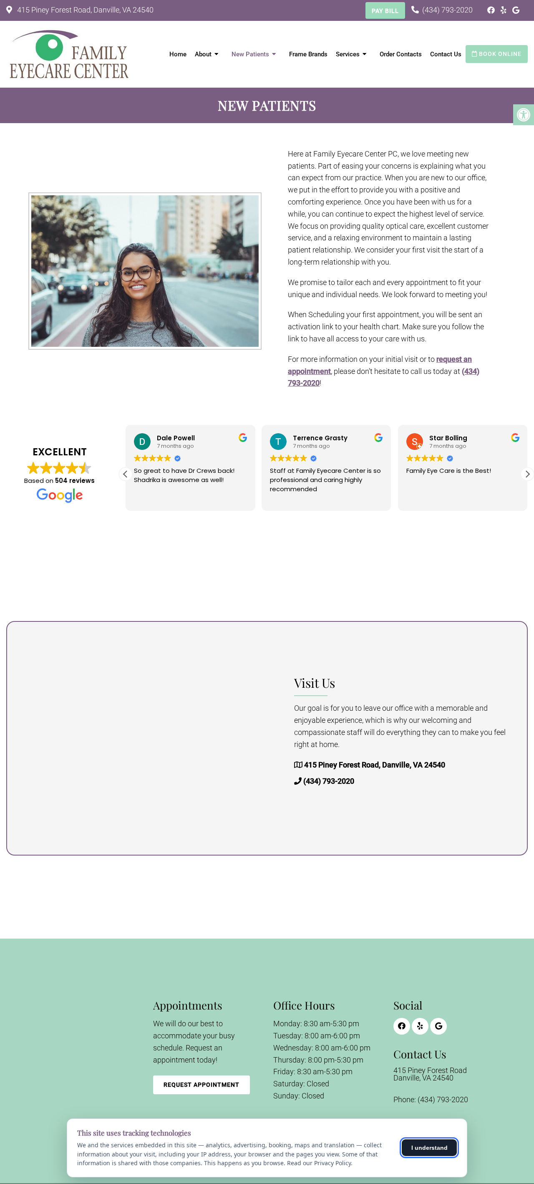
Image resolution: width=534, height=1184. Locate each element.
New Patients (250, 54)
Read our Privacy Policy (319, 1163)
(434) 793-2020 (447, 9)
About (203, 54)
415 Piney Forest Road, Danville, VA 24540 (84, 9)
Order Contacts (401, 54)
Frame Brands (308, 54)
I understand (429, 1147)
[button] (527, 474)
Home (177, 54)
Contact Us (445, 54)
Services (348, 54)
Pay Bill (385, 11)
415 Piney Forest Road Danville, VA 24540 (430, 1074)
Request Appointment (201, 1084)
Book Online (499, 53)
